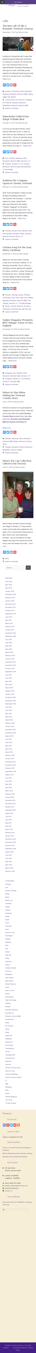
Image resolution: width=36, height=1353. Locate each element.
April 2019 (8, 588)
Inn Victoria (18, 2)
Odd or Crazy (9, 990)
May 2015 (8, 681)
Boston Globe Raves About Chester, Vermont (17, 1153)
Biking (7, 894)
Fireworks (8, 926)
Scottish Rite (9, 1019)
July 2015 (8, 675)
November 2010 (10, 842)
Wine (6, 1090)
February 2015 (10, 691)
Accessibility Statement (20, 1348)
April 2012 (8, 787)
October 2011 (9, 807)
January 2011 (9, 836)
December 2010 (10, 839)
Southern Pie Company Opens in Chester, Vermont (17, 182)
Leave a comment (11, 108)
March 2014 (9, 720)
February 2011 (9, 832)
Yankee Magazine (11, 1096)
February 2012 (10, 794)
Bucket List (9, 900)
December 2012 (10, 762)
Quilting (7, 1003)
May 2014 (8, 713)
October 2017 (9, 610)
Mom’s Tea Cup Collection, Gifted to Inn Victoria (17, 462)
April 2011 (8, 826)
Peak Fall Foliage (10, 1000)
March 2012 (9, 791)
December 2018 (10, 594)
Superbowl (8, 1042)
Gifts (22, 91)
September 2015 (10, 671)
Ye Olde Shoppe (25, 303)
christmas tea (16, 309)
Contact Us (8, 1191)
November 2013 (10, 733)
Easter (7, 919)
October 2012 (9, 768)
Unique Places (10, 1058)
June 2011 (8, 820)
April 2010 (8, 865)
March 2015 (9, 688)
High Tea (23, 298)
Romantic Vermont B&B (18, 94)
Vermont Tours (10, 1071)
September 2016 (10, 636)
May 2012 (8, 784)
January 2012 (9, 797)
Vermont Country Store (11, 236)
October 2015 (9, 668)
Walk (6, 1084)
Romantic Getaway (11, 1010)
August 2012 (9, 775)
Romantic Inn (9, 1013)
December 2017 (10, 604)
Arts (6, 158)
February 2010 (10, 871)
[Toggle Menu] (2, 2)
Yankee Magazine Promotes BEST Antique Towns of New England (18, 322)
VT (29, 161)
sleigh (7, 1032)
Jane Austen (9, 977)
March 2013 (9, 752)
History (7, 965)
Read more (7, 79)
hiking (7, 958)
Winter (13, 97)
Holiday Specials (10, 968)
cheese (7, 907)
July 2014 (8, 707)
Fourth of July (10, 932)
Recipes (16, 234)
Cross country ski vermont (15, 100)
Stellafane (8, 1039)
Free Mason (9, 936)
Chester (8, 91)
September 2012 (10, 771)
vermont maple (16, 450)
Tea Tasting (9, 1045)
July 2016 (8, 639)
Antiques (8, 373)
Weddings (8, 1087)
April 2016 (8, 649)
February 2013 (10, 755)
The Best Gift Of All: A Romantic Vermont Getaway (18, 27)
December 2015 (10, 662)
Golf (6, 948)
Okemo (7, 994)
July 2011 (8, 816)
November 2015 (10, 665)
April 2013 (8, 749)
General (25, 231)
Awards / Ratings (11, 295)
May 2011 (8, 823)
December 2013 (10, 729)
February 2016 (10, 655)
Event (7, 923)
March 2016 (9, 652)
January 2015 (9, 694)
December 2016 (10, 633)
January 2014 (9, 726)
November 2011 (10, 803)
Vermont (24, 161)
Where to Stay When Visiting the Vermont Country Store (14, 395)
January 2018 (9, 601)
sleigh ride (6, 97)
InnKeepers (8, 974)
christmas (6, 309)
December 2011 (10, 800)
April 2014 (8, 717)
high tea (25, 309)
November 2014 (10, 701)
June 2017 (8, 617)
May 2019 (8, 585)
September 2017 (10, 614)
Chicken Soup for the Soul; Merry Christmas (17, 249)
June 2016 (8, 643)
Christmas (15, 91)
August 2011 (9, 813)
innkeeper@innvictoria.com (19, 1186)
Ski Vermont (9, 1026)
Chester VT (16, 164)
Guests (7, 952)
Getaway (19, 158)
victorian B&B (15, 381)
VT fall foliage (8, 169)
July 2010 (8, 855)
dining (14, 231)
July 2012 (8, 778)
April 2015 (8, 684)
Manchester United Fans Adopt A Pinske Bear (16, 118)
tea (30, 309)
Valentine (8, 1061)
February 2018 (10, 597)
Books (21, 295)
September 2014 (10, 704)
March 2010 (9, 868)
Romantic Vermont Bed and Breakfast (17, 167)
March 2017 (9, 623)
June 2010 (8, 858)
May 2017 (8, 620)
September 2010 (10, 849)
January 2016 (9, 659)
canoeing (8, 903)
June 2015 (8, 678)
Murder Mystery (10, 984)
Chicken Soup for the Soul (20, 306)
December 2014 (10, 697)
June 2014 (8, 710)
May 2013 (8, 746)
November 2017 (10, 607)
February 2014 (10, 723)
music (7, 987)
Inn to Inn (8, 971)
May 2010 (8, 861)
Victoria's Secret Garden (13, 1077)
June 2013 (8, 742)
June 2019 (8, 581)
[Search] (28, 567)
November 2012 (10, 765)
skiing (30, 94)
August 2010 (9, 852)
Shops (22, 234)
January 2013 (9, 758)
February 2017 (10, 626)
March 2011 (9, 829)
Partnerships (7, 234)
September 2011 (10, 810)
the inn (7, 1051)
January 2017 (9, 630)
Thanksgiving (9, 1048)
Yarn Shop (8, 1100)
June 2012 (8, 781)
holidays (29, 100)
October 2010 (9, 845)
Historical (8, 961)
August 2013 (9, 736)
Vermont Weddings (11, 1074)
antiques (8, 379)
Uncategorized (10, 1055)
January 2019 (9, 591)
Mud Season (9, 981)
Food (19, 231)
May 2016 (8, 646)
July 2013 (8, 739)
